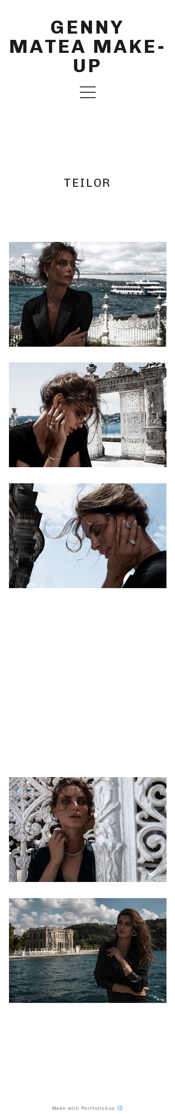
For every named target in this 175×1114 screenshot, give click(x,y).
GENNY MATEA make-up (87, 47)
